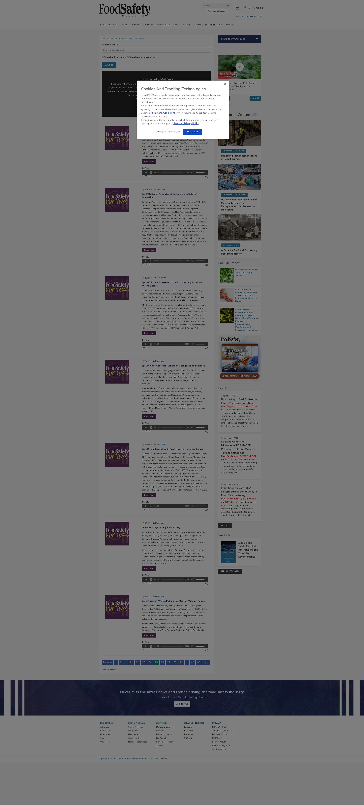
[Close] (225, 84)
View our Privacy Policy (186, 123)
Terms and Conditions (162, 112)
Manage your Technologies (168, 132)
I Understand (192, 132)
